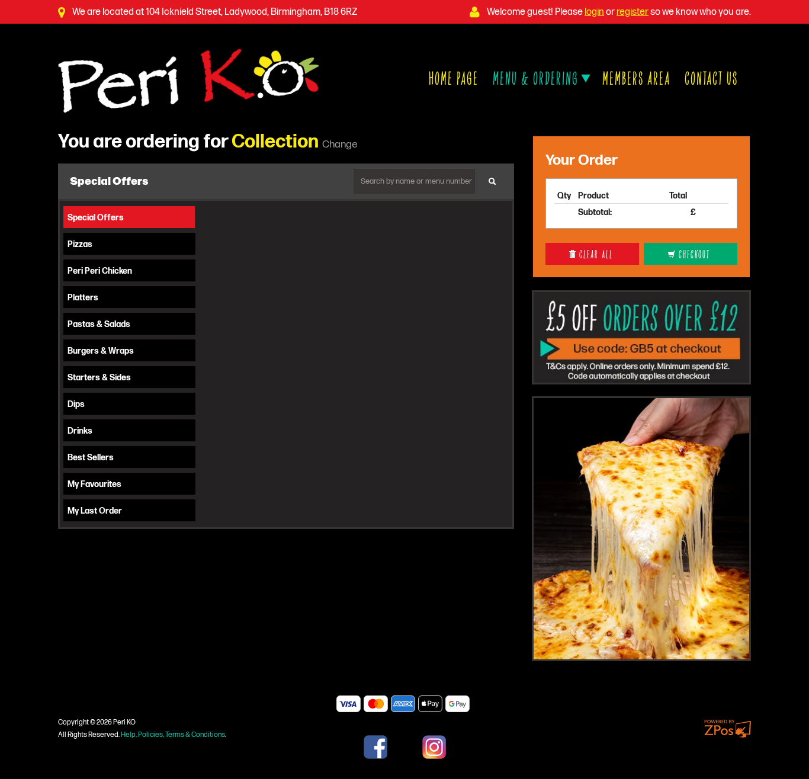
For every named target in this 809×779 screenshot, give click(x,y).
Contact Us (711, 77)
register (633, 12)
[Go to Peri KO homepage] (188, 80)
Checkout (693, 253)
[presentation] (129, 217)
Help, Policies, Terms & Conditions (173, 734)
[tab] (130, 217)
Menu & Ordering (537, 77)
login (594, 12)
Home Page (454, 77)
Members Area (636, 77)
